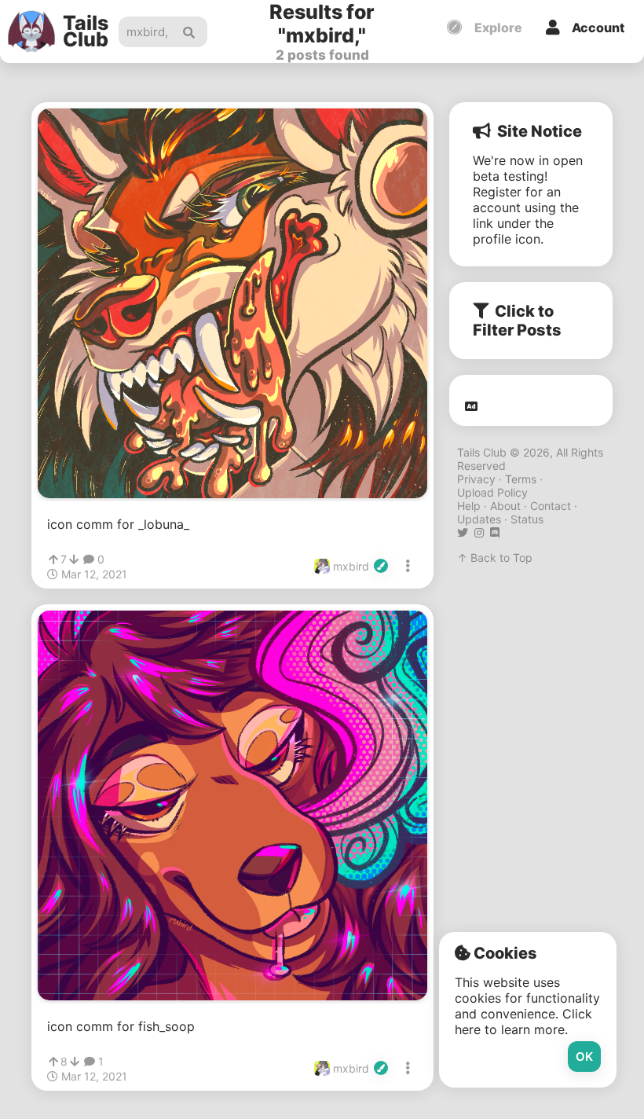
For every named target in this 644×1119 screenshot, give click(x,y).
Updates (479, 519)
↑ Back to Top (494, 557)
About (505, 505)
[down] (74, 559)
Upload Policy (492, 492)
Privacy (476, 479)
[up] (53, 559)
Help (469, 505)
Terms (520, 479)
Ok (584, 1056)
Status (526, 519)
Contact (550, 505)
